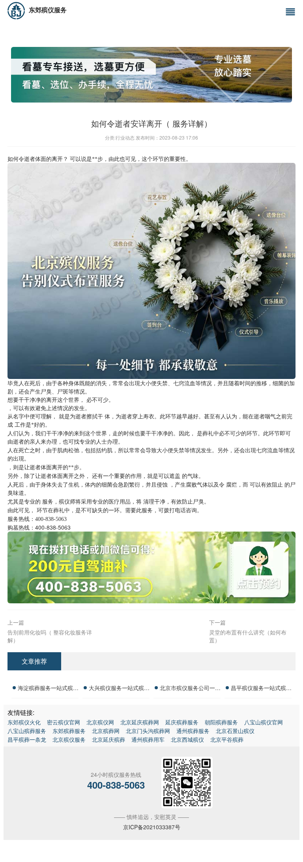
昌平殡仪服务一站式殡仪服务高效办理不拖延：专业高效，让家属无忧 (261, 689)
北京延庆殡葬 (108, 739)
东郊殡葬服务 (69, 731)
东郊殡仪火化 (24, 722)
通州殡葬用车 (148, 739)
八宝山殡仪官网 (263, 722)
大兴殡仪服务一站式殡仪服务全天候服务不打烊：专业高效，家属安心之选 (119, 689)
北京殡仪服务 (69, 739)
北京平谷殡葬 (226, 739)
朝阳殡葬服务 (221, 722)
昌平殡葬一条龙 (26, 739)
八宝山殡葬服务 (26, 731)
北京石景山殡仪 (235, 731)
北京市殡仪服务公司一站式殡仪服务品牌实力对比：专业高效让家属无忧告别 (190, 689)
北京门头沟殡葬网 (148, 731)
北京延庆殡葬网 (139, 722)
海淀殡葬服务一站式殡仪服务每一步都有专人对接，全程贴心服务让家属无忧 (48, 689)
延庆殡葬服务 (181, 722)
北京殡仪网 (100, 722)
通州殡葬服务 (192, 731)
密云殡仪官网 (63, 722)
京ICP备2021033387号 (151, 827)
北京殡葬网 (106, 731)
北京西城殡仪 (187, 739)
